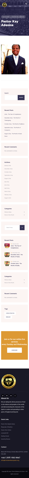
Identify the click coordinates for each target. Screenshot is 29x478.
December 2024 (8, 169)
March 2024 (7, 191)
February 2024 (8, 195)
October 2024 (7, 172)
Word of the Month (9, 215)
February (8, 317)
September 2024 (8, 175)
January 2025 (7, 166)
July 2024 (6, 182)
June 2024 (6, 185)
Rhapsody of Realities (6, 427)
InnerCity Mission (5, 439)
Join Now (14, 350)
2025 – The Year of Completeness (12, 114)
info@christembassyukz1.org (10, 460)
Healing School (5, 436)
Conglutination (10, 313)
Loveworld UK (4, 433)
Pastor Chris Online (6, 430)
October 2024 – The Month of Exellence (14, 124)
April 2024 (6, 188)
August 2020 (7, 198)
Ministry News (7, 212)
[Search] (22, 227)
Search (6, 93)
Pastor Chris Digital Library (8, 424)
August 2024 (7, 179)
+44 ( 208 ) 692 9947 (10, 457)
